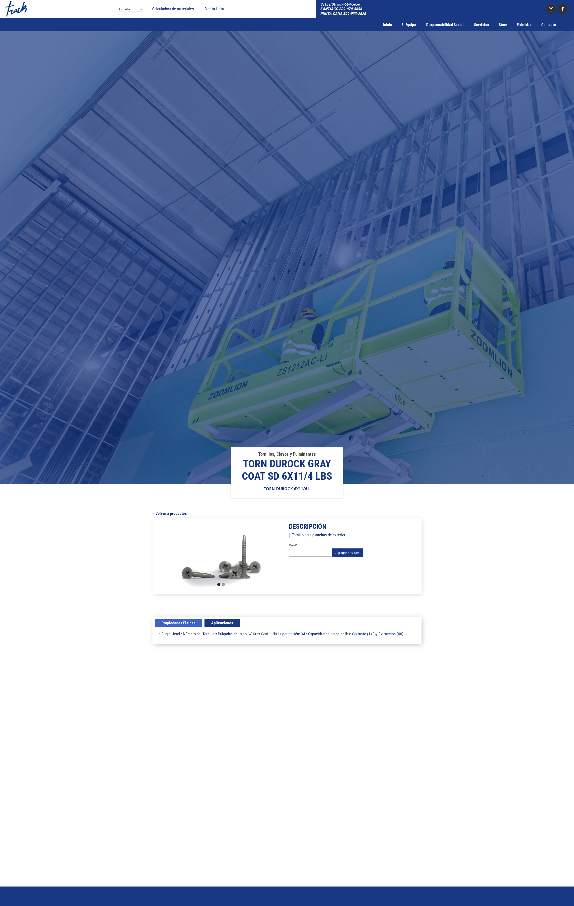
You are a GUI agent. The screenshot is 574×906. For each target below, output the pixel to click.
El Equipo (409, 24)
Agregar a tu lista (347, 552)
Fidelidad (524, 24)
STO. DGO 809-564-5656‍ (340, 4)
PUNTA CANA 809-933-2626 (343, 13)
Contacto (548, 24)
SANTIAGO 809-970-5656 (341, 8)
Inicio (387, 24)
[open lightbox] (221, 556)
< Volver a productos (169, 513)
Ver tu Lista (214, 9)
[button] (180, 556)
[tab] (178, 623)
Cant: (293, 545)
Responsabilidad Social (444, 24)
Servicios (481, 24)
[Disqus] (287, 709)
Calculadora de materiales (173, 9)
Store (503, 24)
